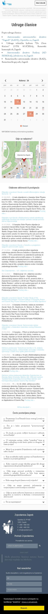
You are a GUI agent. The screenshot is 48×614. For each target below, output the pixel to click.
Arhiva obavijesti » (24, 407)
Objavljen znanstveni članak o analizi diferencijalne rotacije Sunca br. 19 (23, 193)
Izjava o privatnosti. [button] (30, 602)
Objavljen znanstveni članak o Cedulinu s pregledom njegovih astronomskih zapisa (21, 246)
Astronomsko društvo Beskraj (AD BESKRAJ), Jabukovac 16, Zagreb (24, 54)
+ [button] (5, 144)
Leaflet (44, 177)
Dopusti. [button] (24, 608)
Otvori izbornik (40, 3)
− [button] (5, 147)
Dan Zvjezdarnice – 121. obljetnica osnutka (18, 270)
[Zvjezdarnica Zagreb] (24, 160)
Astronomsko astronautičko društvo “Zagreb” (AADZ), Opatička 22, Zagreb (24, 39)
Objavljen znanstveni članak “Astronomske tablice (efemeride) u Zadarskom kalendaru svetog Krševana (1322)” (21, 327)
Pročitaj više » (33, 241)
